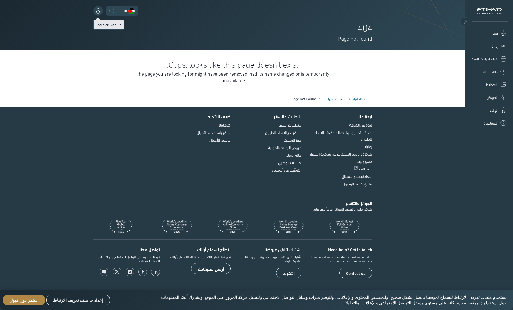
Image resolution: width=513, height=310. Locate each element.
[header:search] (112, 10)
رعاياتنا (367, 146)
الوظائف (365, 168)
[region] (256, 300)
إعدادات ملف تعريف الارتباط (78, 300)
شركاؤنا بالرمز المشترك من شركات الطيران (340, 153)
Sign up (116, 24)
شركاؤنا (225, 125)
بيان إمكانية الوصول (357, 183)
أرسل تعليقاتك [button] (211, 269)
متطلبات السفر (290, 125)
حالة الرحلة (293, 155)
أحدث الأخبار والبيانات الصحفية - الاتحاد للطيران (343, 135)
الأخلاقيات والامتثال (357, 176)
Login (100, 24)
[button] (465, 21)
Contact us (356, 273)
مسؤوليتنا (364, 161)
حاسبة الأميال (220, 140)
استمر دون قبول (24, 300)
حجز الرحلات (292, 140)
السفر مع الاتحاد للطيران (283, 132)
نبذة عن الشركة (360, 125)
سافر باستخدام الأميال (214, 132)
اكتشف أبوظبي (289, 162)
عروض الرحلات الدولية (284, 147)
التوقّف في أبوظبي (286, 169)
